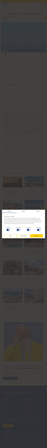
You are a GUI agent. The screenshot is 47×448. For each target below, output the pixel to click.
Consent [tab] (9, 211)
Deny (10, 235)
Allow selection (23, 235)
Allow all (36, 235)
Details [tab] (23, 211)
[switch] (18, 230)
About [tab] (38, 211)
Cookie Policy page (30, 223)
